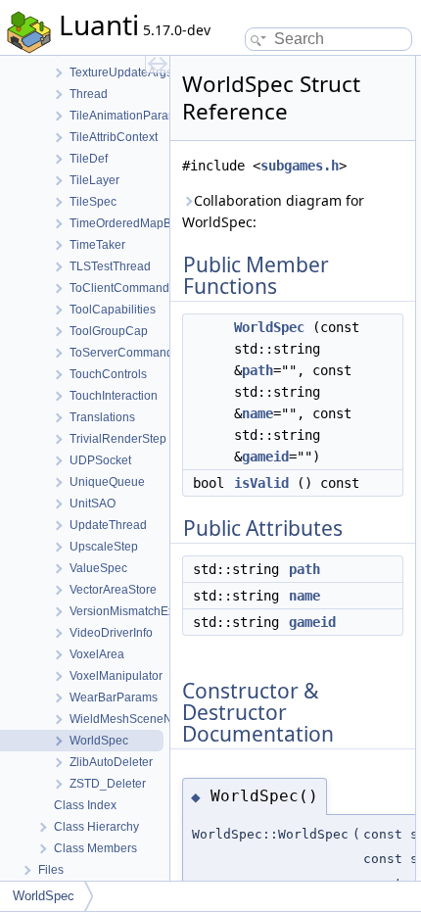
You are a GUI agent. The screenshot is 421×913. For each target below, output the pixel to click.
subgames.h (299, 165)
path (257, 370)
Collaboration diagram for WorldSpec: (273, 211)
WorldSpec (269, 327)
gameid (265, 456)
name (257, 413)
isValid (261, 483)
